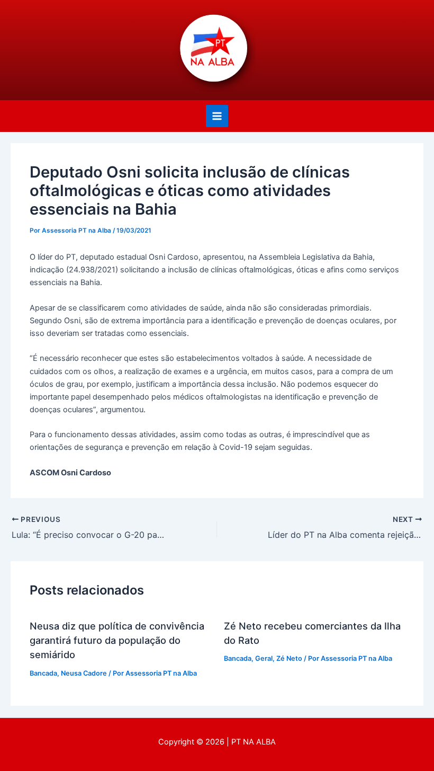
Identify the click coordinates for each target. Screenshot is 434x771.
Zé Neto (289, 658)
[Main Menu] (217, 116)
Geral (264, 658)
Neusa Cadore (84, 673)
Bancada (43, 673)
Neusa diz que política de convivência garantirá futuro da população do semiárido (117, 640)
